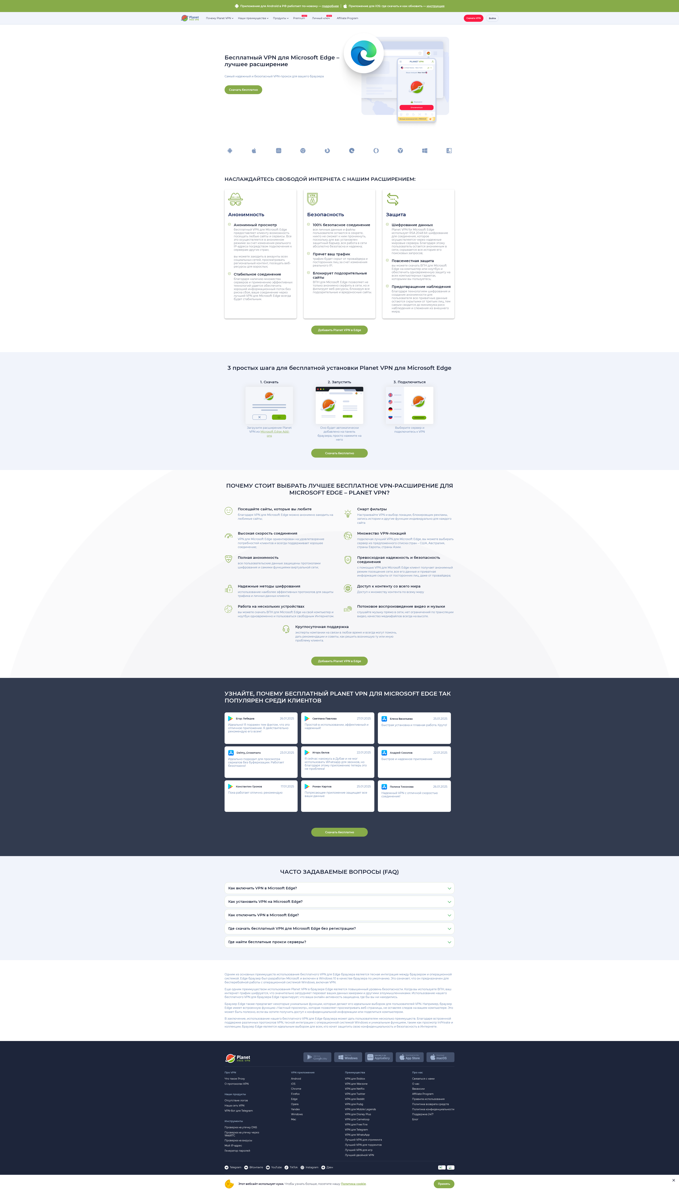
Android (296, 1078)
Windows (297, 1114)
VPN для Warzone (356, 1083)
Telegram (235, 1167)
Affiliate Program (423, 1094)
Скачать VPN (473, 18)
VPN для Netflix (354, 1088)
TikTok (294, 1167)
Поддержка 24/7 (422, 1114)
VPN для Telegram (356, 1129)
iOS (293, 1083)
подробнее (330, 6)
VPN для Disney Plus (358, 1114)
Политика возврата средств (430, 1104)
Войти (492, 18)
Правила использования (428, 1099)
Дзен (330, 1167)
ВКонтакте (256, 1167)
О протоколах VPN (237, 1083)
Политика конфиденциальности (433, 1109)
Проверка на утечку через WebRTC (242, 1134)
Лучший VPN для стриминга (363, 1139)
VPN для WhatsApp (357, 1134)
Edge (294, 1099)
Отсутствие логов (236, 1100)
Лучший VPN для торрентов (363, 1144)
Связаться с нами (423, 1078)
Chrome (296, 1088)
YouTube (276, 1167)
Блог (415, 1119)
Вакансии (418, 1088)
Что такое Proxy (235, 1078)
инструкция (436, 6)
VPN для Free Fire (356, 1124)
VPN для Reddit (355, 1099)
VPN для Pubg (354, 1104)
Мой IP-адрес (233, 1145)
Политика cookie (353, 1184)
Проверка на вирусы (238, 1140)
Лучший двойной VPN (359, 1155)
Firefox (295, 1094)
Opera (294, 1104)
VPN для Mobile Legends (360, 1109)
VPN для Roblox (355, 1078)
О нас (415, 1083)
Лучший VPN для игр (359, 1150)
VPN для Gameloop (357, 1119)
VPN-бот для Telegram (239, 1110)
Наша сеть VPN (234, 1105)
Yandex (295, 1109)
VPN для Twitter (355, 1094)
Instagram (312, 1167)
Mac (293, 1119)
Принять (444, 1183)
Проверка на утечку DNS (241, 1127)
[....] (189, 18)
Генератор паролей (237, 1150)
